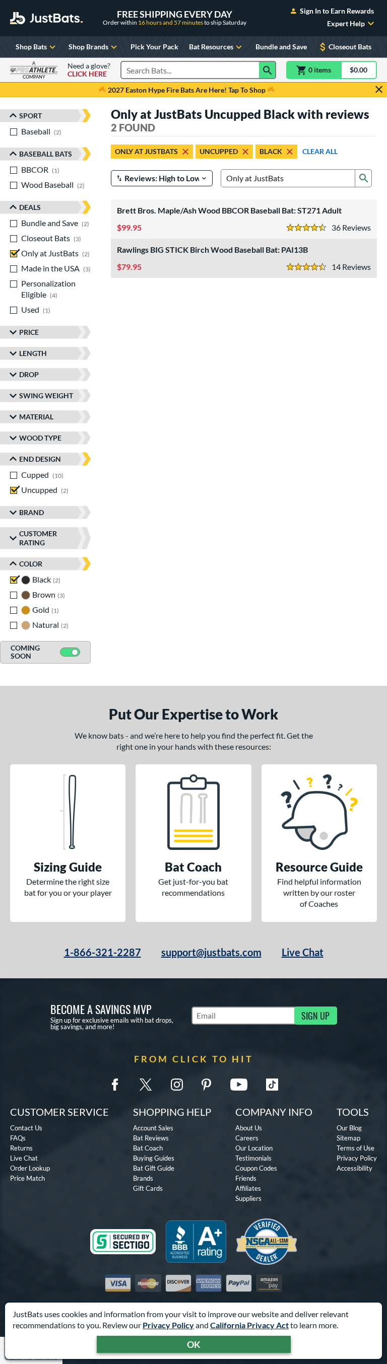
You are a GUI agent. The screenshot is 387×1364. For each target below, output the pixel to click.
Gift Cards (148, 1188)
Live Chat (303, 952)
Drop (29, 374)
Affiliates (248, 1188)
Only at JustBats (146, 151)
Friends (245, 1178)
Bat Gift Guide (153, 1168)
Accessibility (354, 1168)
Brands (143, 1178)
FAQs (18, 1138)
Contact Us (26, 1128)
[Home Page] (46, 18)
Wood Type (40, 438)
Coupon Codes (256, 1168)
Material (36, 416)
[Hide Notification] (379, 90)
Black (271, 151)
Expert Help (346, 24)
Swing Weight (46, 395)
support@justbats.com (211, 952)
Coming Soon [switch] (25, 652)
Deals (30, 207)
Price (29, 332)
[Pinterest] (206, 1085)
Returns (21, 1148)
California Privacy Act (249, 1325)
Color (30, 563)
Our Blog (349, 1128)
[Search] (267, 70)
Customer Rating (38, 538)
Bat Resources (211, 46)
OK (194, 1344)
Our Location (254, 1148)
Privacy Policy (168, 1325)
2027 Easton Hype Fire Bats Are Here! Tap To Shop (186, 90)
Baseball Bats (45, 154)
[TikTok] (272, 1085)
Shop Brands (88, 46)
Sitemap (348, 1138)
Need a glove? (89, 70)
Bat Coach (148, 1148)
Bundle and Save (281, 46)
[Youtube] (238, 1085)
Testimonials (253, 1158)
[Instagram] (177, 1085)
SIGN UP (315, 1015)
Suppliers (248, 1198)
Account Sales (153, 1128)
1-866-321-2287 (102, 952)
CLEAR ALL (320, 151)
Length (33, 353)
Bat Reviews (151, 1138)
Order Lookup (30, 1168)
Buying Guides (153, 1158)
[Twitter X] (146, 1085)
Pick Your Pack (154, 46)
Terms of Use (355, 1148)
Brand (31, 512)
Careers (247, 1138)
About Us (248, 1128)
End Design (40, 459)
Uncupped (219, 151)
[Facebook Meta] (115, 1085)
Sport (30, 115)
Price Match (27, 1178)
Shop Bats (31, 46)
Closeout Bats (350, 46)
